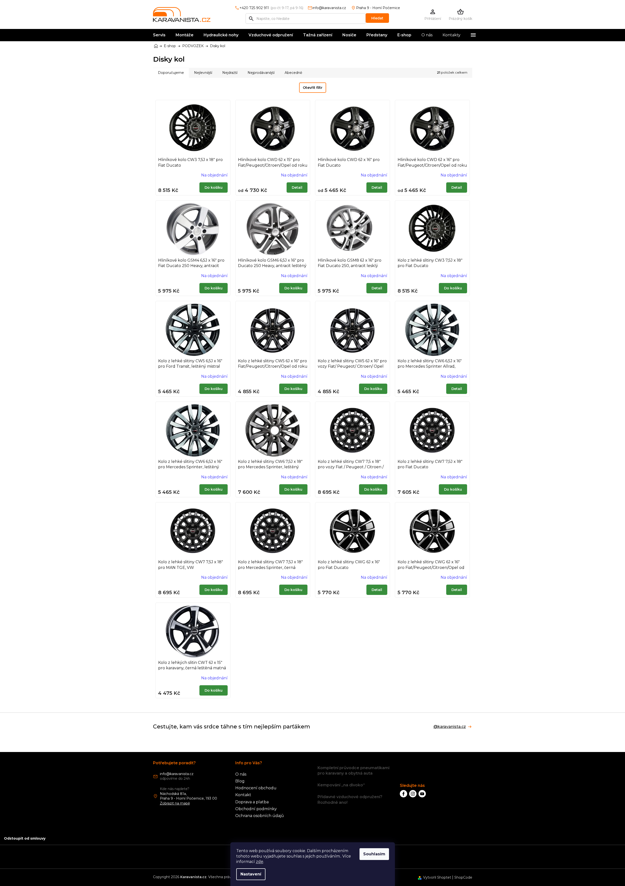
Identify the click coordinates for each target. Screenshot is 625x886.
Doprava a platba (252, 802)
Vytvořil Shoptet (437, 877)
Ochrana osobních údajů (259, 815)
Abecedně (293, 72)
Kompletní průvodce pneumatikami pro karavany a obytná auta (353, 770)
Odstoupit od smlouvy (24, 838)
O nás (240, 774)
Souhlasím (374, 854)
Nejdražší (229, 72)
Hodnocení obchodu (256, 788)
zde (259, 861)
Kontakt (243, 794)
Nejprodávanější (261, 72)
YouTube (422, 793)
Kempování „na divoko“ (341, 785)
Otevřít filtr (312, 87)
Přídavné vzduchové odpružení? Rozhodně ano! (350, 799)
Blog (240, 781)
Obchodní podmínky (256, 808)
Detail (297, 187)
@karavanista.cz (449, 727)
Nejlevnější (203, 72)
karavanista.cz (413, 793)
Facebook (403, 793)
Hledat (377, 18)
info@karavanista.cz (177, 774)
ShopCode (463, 877)
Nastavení (250, 874)
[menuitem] (159, 35)
